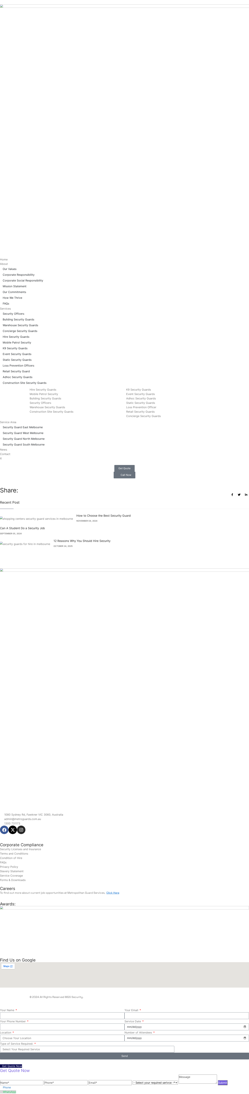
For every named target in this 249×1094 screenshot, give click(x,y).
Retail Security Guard (16, 371)
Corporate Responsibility (19, 274)
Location (6, 1032)
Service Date (133, 1021)
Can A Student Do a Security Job (22, 528)
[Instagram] (21, 830)
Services (5, 308)
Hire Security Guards (16, 336)
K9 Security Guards (15, 348)
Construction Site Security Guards (24, 382)
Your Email (131, 1010)
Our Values (9, 269)
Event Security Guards (17, 354)
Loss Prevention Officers (18, 365)
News (3, 449)
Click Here (112, 893)
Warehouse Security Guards (20, 325)
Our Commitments (14, 292)
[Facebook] (4, 830)
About (4, 264)
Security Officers (13, 313)
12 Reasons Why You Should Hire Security (82, 541)
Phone (7, 1087)
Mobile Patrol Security (17, 342)
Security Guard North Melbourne (24, 438)
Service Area (8, 422)
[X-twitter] (12, 830)
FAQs (6, 303)
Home (4, 259)
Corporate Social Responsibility (23, 280)
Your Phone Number (13, 1021)
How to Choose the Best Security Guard (103, 515)
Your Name (7, 1010)
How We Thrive (12, 297)
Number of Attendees (138, 1032)
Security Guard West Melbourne (23, 433)
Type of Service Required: (17, 1043)
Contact (5, 454)
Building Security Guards (18, 319)
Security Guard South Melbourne (24, 444)
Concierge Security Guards (20, 331)
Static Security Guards (17, 359)
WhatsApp (9, 1091)
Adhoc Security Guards (17, 377)
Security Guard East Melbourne (23, 427)
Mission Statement (14, 286)
